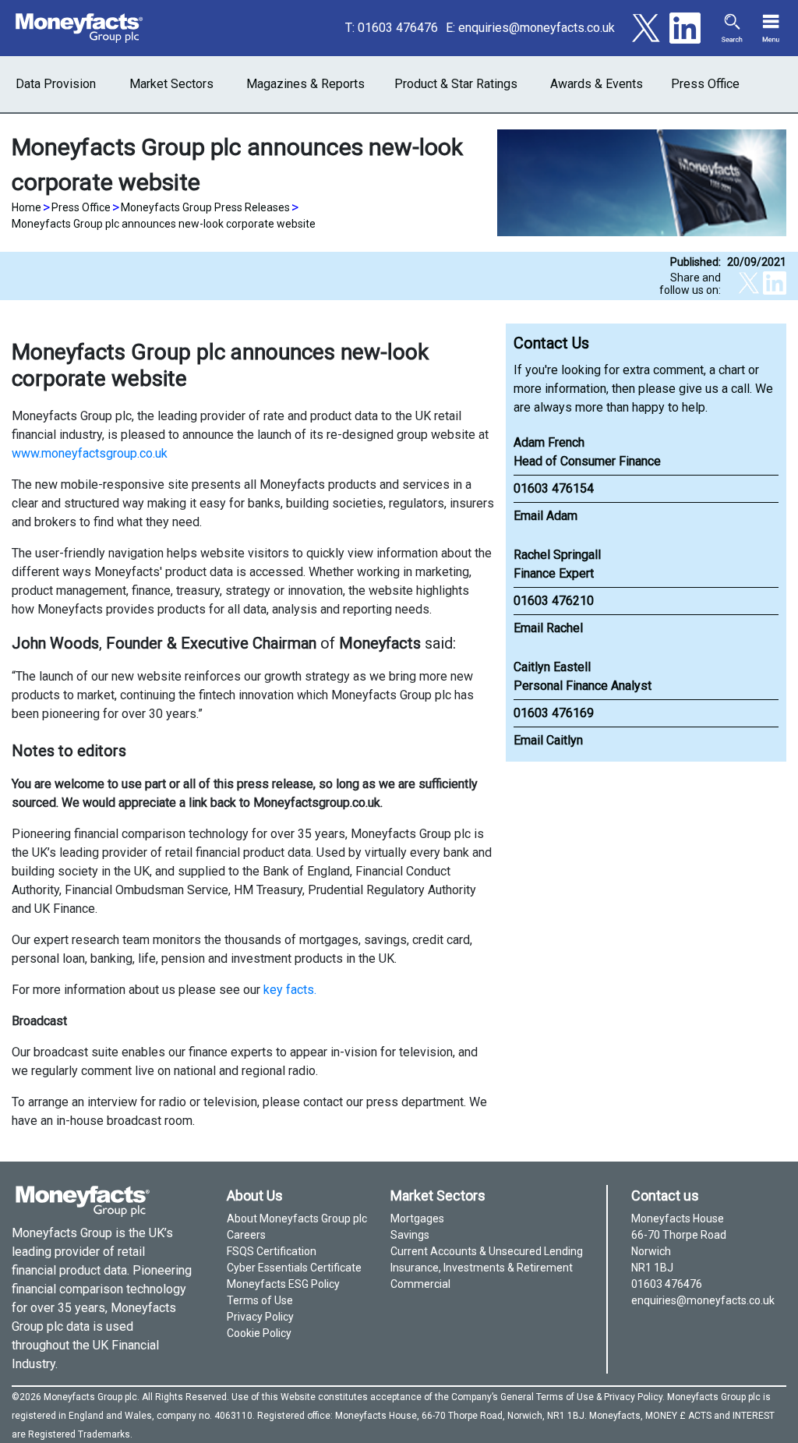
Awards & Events (596, 83)
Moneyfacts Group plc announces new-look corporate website (164, 224)
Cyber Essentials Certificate (294, 1267)
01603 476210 (554, 600)
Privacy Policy (260, 1316)
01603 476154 (554, 488)
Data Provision (56, 83)
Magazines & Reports (305, 83)
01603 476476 (398, 27)
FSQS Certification (271, 1251)
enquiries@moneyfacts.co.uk (536, 27)
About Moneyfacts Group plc (297, 1218)
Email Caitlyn (548, 740)
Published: (695, 262)
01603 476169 (554, 713)
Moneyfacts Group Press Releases (205, 207)
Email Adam (545, 515)
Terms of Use (260, 1300)
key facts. (289, 989)
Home (26, 207)
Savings (409, 1235)
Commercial (420, 1284)
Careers (246, 1235)
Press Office (705, 83)
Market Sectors (171, 83)
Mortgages (417, 1218)
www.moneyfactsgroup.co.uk (90, 453)
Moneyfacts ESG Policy (283, 1284)
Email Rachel (548, 628)
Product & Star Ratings (455, 83)
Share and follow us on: (690, 283)
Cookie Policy (259, 1333)
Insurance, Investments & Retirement (481, 1267)
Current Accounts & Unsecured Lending (486, 1251)
